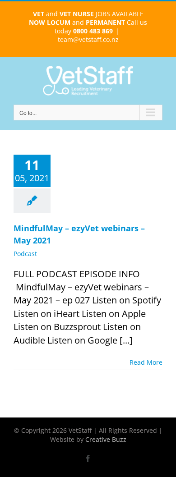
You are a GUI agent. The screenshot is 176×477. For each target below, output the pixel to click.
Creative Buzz (105, 439)
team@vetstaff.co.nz (88, 39)
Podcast (25, 253)
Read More (146, 362)
